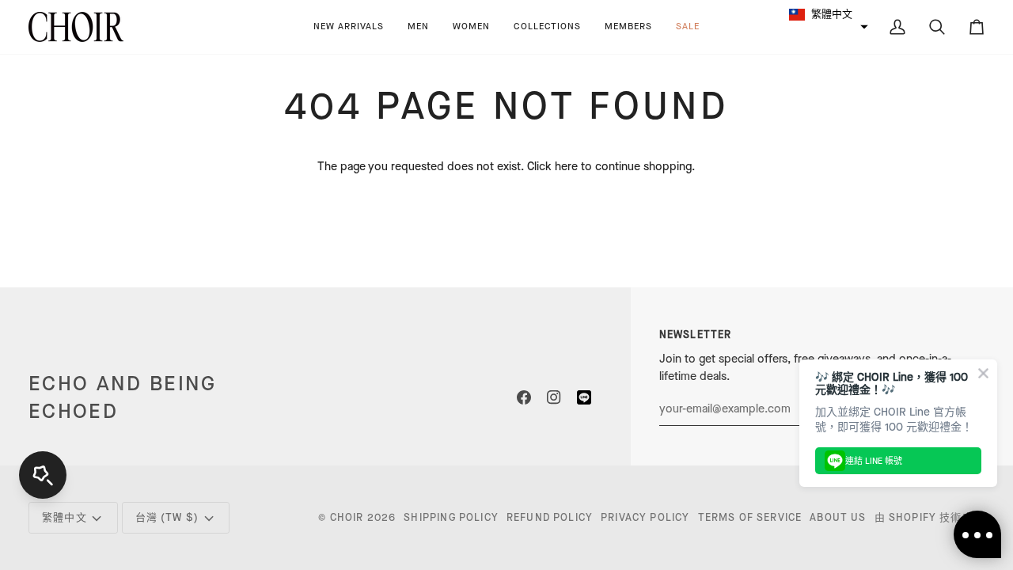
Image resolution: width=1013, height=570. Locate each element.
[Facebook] (524, 397)
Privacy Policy (645, 517)
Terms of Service (750, 517)
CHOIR (347, 517)
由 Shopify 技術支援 (930, 517)
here (566, 166)
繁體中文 (64, 517)
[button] (418, 27)
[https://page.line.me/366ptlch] (584, 397)
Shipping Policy (451, 517)
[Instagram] (554, 397)
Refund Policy (549, 517)
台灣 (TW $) (167, 517)
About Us (838, 517)
